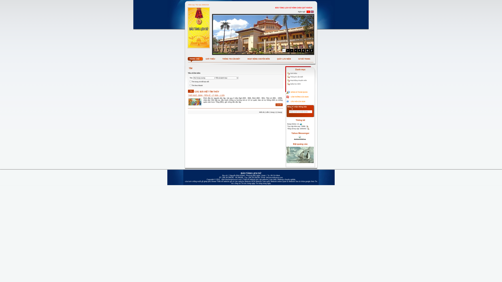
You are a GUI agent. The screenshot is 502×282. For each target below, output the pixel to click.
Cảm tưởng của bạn (300, 97)
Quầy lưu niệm (295, 84)
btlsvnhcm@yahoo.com (274, 177)
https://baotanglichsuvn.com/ (231, 179)
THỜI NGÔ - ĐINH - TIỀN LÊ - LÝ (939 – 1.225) (206, 95)
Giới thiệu (293, 73)
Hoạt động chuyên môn (298, 80)
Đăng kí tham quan (299, 92)
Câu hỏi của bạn (298, 101)
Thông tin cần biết (296, 77)
